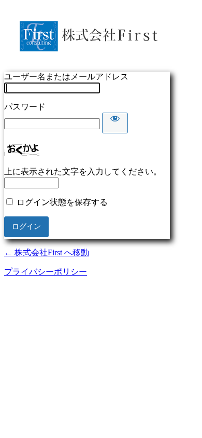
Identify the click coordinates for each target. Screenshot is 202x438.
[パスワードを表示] (115, 123)
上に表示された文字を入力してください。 (83, 171)
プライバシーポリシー (45, 271)
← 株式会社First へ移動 (46, 252)
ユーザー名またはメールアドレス (66, 76)
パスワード (25, 106)
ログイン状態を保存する (62, 202)
